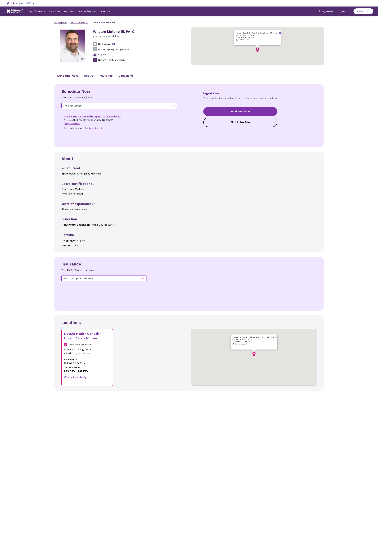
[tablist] (189, 76)
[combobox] (119, 106)
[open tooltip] (113, 44)
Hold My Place (240, 111)
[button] (257, 50)
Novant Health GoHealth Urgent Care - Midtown (92, 116)
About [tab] (88, 75)
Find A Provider (240, 122)
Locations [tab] (126, 75)
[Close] (280, 33)
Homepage (60, 22)
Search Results (79, 22)
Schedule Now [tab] (67, 75)
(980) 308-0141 (72, 123)
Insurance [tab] (106, 75)
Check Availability (75, 377)
